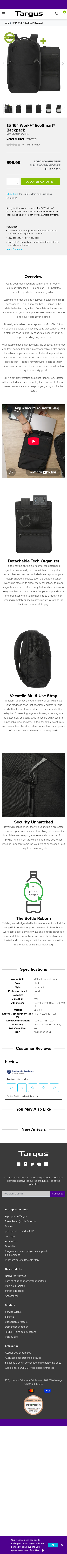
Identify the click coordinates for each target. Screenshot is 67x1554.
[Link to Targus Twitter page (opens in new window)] (32, 1164)
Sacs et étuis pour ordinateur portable (26, 1281)
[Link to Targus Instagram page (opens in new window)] (25, 1164)
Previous (4, 63)
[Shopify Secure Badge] (20, 1390)
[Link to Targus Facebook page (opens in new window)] (18, 1164)
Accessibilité (12, 1241)
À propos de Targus (16, 1216)
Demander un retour (16, 1326)
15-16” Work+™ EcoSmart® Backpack (27, 23)
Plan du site (11, 1336)
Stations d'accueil (14, 1290)
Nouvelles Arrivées (15, 1276)
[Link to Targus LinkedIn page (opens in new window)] (46, 1164)
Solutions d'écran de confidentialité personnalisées (33, 1362)
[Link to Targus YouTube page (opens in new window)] (39, 1164)
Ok (52, 1545)
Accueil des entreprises (18, 1352)
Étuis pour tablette (15, 1286)
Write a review (33, 145)
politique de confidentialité (19, 1231)
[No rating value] (14, 145)
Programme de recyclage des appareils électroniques (26, 1253)
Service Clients (13, 1311)
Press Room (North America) (20, 1221)
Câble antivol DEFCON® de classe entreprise (29, 1367)
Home (6, 23)
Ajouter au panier (40, 181)
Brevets (9, 1226)
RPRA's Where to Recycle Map (22, 1260)
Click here (12, 194)
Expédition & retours (16, 1322)
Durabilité (10, 1246)
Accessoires (11, 1296)
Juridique (10, 1236)
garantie (9, 1316)
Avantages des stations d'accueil (23, 1357)
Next (63, 63)
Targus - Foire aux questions (20, 1332)
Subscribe (57, 1193)
